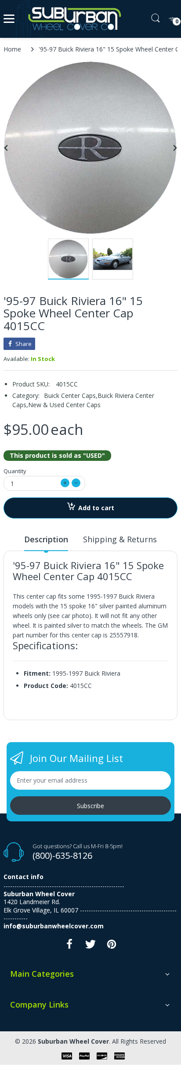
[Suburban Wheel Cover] (72, 18)
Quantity (15, 471)
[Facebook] (69, 946)
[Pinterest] (111, 946)
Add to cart (96, 508)
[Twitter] (90, 946)
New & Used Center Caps (64, 405)
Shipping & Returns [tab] (120, 539)
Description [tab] (46, 539)
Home (12, 49)
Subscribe (90, 806)
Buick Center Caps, (71, 395)
